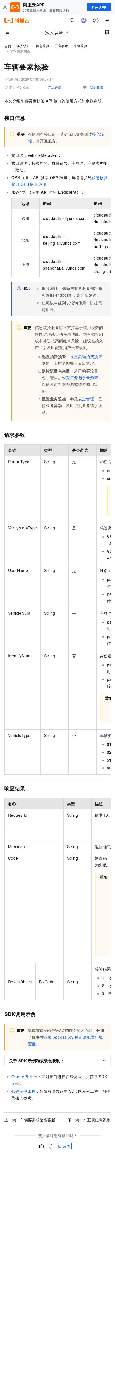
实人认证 (23, 45)
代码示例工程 (23, 1091)
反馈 (66, 1146)
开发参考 (61, 45)
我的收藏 (96, 87)
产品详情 (54, 87)
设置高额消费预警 (86, 356)
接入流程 (84, 1030)
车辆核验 (80, 45)
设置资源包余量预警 (80, 377)
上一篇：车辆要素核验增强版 (29, 1120)
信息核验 (42, 45)
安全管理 (86, 399)
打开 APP (99, 7)
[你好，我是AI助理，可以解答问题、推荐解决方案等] (84, 20)
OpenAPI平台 (24, 1076)
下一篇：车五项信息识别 (89, 1120)
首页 (7, 46)
